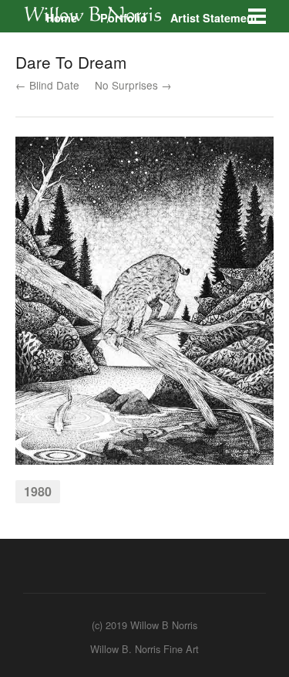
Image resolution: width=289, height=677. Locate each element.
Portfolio (123, 17)
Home (61, 17)
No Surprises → (133, 85)
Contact (137, 37)
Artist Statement (213, 17)
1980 (38, 491)
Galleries (69, 37)
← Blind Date (47, 85)
